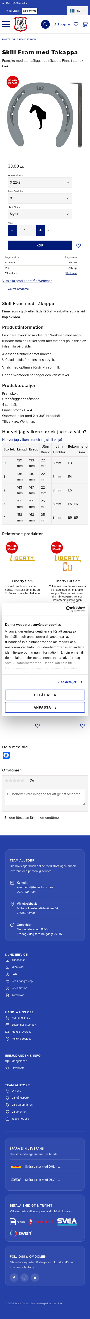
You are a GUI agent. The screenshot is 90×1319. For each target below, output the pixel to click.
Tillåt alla (44, 695)
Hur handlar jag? (21, 1017)
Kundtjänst (18, 960)
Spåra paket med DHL (40, 1166)
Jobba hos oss (20, 1118)
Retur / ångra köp (22, 981)
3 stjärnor (14, 780)
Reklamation (19, 988)
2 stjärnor (10, 780)
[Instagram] (24, 1277)
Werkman (71, 273)
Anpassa (42, 707)
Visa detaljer (66, 682)
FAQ (14, 974)
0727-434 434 (26, 892)
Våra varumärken (22, 1104)
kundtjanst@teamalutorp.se (35, 887)
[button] (6, 24)
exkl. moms (29, 10)
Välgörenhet (19, 1111)
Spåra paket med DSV (40, 1180)
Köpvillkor (18, 995)
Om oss (16, 1090)
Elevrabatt (18, 1068)
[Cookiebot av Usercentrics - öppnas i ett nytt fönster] (66, 609)
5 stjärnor (22, 780)
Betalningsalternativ (24, 1024)
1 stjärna (7, 780)
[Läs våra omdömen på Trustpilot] (35, 1277)
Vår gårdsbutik (20, 1097)
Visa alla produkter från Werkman (27, 281)
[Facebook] (14, 1277)
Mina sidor (18, 967)
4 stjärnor (18, 780)
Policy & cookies (21, 1039)
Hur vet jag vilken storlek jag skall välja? (32, 440)
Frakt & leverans (21, 1032)
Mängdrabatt (19, 1061)
